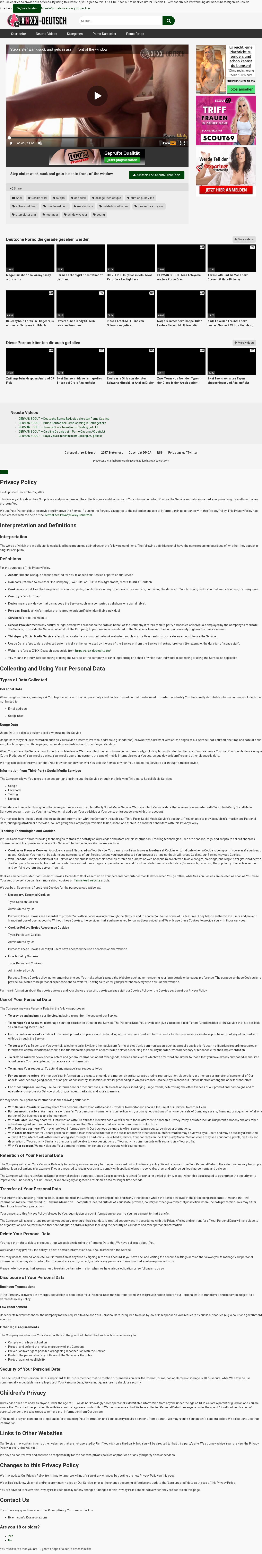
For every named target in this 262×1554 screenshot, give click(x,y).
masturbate (85, 206)
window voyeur (77, 214)
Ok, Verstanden (27, 8)
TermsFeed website (87, 880)
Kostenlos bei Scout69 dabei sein (158, 175)
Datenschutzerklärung (79, 452)
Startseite (18, 34)
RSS (160, 452)
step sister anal (25, 214)
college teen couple (108, 198)
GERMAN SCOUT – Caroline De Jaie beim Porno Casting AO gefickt (62, 431)
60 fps (60, 198)
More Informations (53, 8)
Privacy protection (78, 8)
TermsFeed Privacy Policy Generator (68, 515)
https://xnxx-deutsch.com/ (93, 650)
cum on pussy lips (142, 198)
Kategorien (75, 34)
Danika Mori (39, 198)
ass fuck (80, 198)
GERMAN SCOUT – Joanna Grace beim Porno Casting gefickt (58, 427)
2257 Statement (112, 452)
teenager (51, 214)
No (10, 1540)
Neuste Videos (46, 34)
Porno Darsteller (104, 34)
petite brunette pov (115, 206)
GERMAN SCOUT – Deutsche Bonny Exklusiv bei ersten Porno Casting (64, 418)
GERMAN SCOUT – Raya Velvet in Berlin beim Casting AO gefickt (60, 435)
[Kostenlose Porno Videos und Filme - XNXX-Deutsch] (37, 21)
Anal (18, 198)
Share (17, 188)
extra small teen (26, 206)
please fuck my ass (150, 206)
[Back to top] (248, 1541)
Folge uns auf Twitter (183, 452)
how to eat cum (57, 206)
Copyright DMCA (140, 452)
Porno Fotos (135, 34)
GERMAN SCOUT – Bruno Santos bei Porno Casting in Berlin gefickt (62, 423)
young (100, 214)
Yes (10, 1536)
